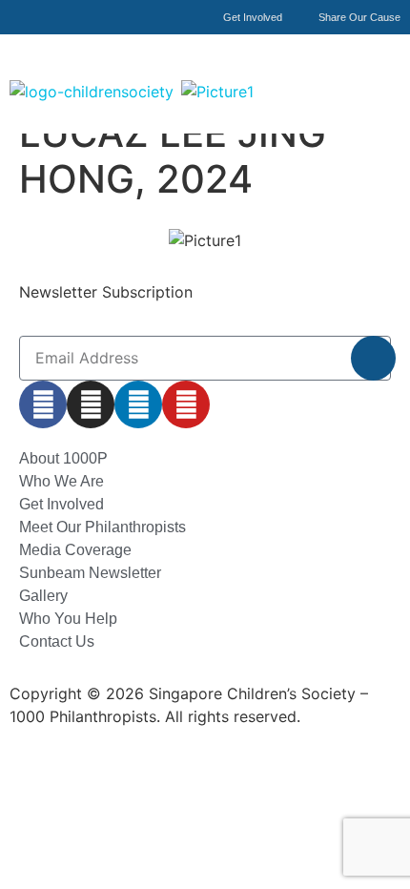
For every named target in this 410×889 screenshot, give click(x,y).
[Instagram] (90, 404)
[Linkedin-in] (138, 404)
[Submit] (373, 358)
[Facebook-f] (43, 404)
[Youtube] (186, 404)
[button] (384, 69)
